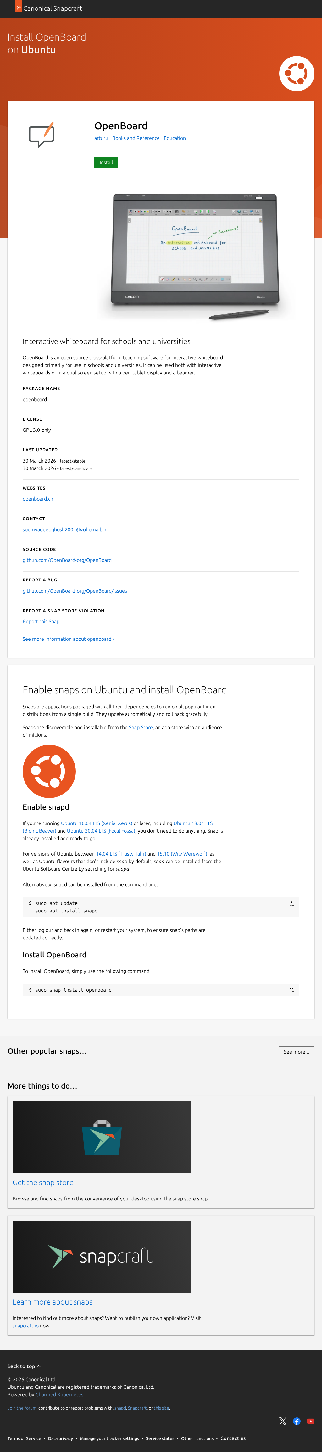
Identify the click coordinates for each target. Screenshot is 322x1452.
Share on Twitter (283, 1421)
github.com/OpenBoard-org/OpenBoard (67, 560)
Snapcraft (137, 1407)
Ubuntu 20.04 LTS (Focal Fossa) (101, 831)
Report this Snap (41, 621)
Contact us (233, 1438)
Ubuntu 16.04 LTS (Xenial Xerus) (96, 823)
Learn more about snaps (52, 1302)
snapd (120, 1407)
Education (175, 138)
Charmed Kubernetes (59, 1394)
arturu (101, 138)
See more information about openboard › (68, 639)
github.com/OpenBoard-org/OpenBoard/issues (75, 591)
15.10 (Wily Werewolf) (182, 853)
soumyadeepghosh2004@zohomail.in (64, 529)
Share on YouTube (310, 1421)
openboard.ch (38, 499)
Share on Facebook (297, 1421)
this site (161, 1407)
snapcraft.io (26, 1325)
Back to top (22, 1366)
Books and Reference (136, 138)
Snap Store (141, 727)
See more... (296, 1052)
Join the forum (22, 1407)
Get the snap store (43, 1182)
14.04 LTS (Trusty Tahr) (121, 853)
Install (106, 162)
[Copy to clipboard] (291, 903)
